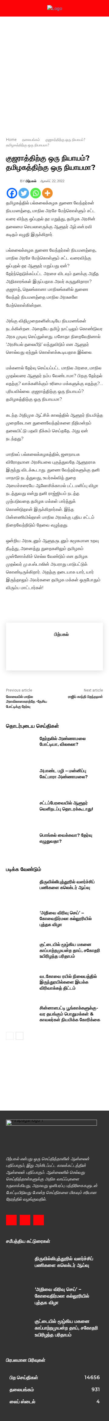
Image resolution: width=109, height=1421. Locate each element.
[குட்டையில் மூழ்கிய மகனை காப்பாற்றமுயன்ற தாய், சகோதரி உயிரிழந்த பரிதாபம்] (20, 951)
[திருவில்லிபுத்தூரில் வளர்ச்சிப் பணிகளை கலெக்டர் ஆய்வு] (20, 889)
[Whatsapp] (35, 193)
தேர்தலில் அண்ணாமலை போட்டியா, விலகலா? (63, 741)
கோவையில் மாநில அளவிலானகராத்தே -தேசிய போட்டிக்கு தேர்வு (26, 701)
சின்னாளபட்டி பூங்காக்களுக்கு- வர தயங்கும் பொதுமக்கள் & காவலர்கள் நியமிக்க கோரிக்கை (70, 1013)
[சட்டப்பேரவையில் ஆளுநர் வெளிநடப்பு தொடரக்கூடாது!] (20, 810)
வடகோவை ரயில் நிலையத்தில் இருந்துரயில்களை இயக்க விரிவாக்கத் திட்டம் (68, 982)
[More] (47, 193)
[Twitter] (23, 193)
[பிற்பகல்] (13, 181)
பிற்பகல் (31, 181)
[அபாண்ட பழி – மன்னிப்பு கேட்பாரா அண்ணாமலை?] (20, 778)
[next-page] (19, 1036)
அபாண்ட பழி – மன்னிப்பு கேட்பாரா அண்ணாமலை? (64, 773)
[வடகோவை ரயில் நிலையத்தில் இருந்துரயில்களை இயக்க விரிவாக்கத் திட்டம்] (20, 983)
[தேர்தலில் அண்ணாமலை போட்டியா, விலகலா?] (20, 745)
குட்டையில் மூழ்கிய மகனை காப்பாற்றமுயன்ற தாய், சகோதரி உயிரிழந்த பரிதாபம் (70, 950)
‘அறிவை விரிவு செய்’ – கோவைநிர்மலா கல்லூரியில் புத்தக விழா (66, 918)
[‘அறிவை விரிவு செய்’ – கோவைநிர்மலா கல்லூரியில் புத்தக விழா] (20, 920)
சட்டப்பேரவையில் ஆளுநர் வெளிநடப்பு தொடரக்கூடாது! (66, 806)
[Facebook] (12, 193)
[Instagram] (25, 1220)
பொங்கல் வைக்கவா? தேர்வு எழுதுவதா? (66, 838)
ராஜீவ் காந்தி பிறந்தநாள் (85, 696)
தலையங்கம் (31, 139)
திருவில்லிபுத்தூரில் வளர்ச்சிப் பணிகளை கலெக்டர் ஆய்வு (67, 885)
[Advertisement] (54, 74)
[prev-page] (10, 1036)
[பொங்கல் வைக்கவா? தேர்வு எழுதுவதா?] (20, 842)
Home (11, 139)
